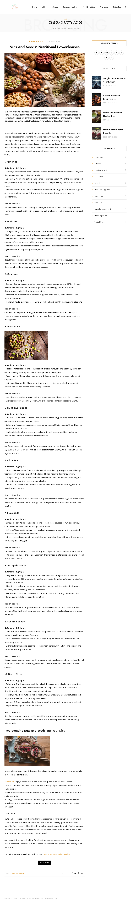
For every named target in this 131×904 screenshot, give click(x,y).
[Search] (124, 7)
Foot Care (99, 177)
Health (42, 7)
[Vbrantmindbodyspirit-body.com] (14, 7)
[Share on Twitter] (75, 873)
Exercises (99, 157)
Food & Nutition (89, 7)
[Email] (82, 873)
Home (34, 7)
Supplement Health (103, 209)
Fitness (98, 164)
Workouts (104, 7)
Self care (54, 7)
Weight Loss (100, 222)
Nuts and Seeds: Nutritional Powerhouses (44, 47)
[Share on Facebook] (72, 873)
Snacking (10, 781)
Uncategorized (101, 215)
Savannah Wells (16, 873)
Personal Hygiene (70, 7)
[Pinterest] (78, 873)
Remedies (99, 196)
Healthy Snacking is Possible (57, 854)
